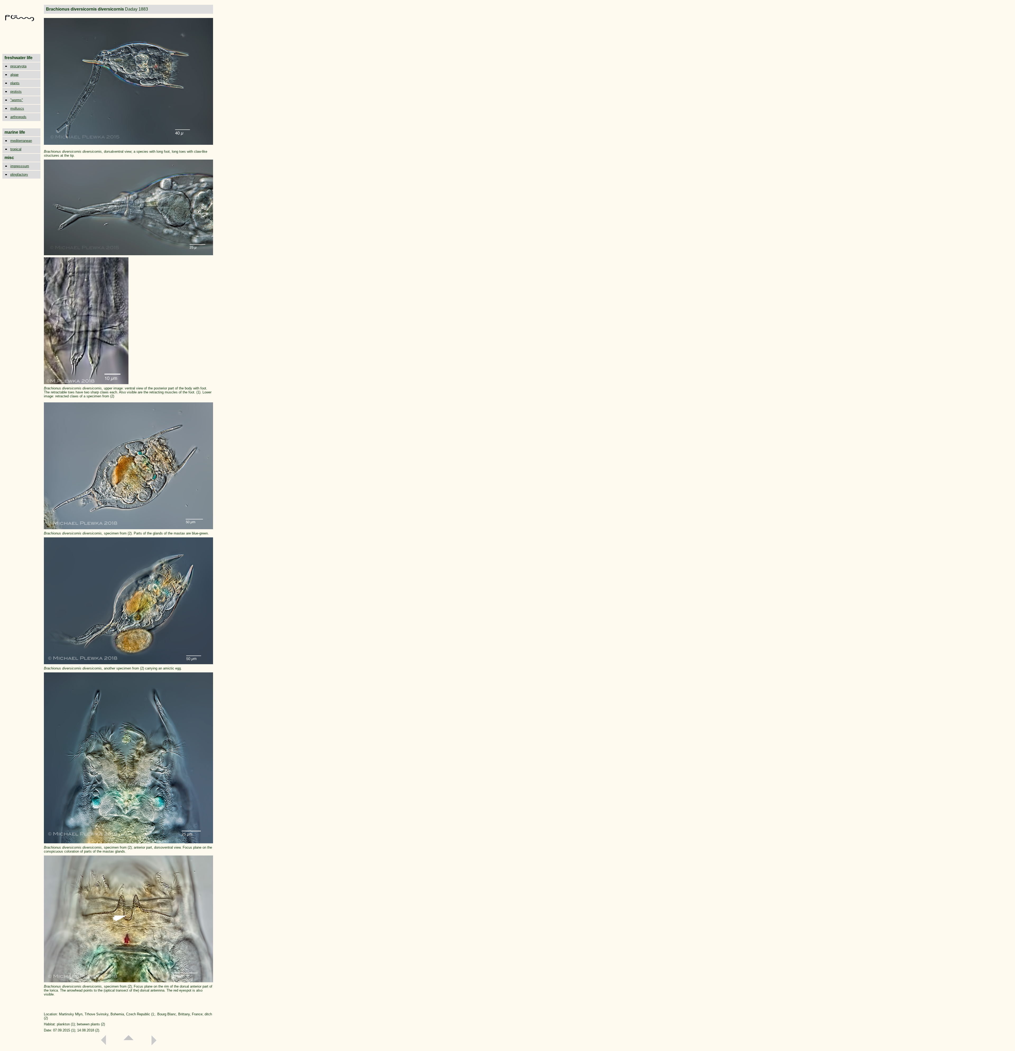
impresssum (19, 166)
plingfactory (19, 174)
